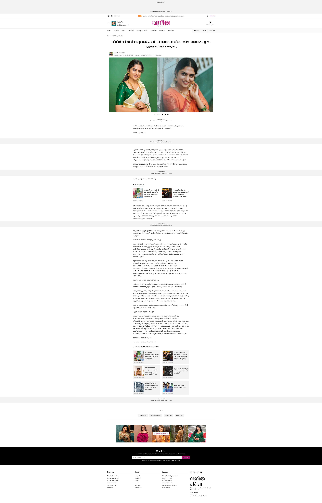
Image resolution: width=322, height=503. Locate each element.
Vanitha (119, 21)
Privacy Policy (194, 492)
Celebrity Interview (118, 36)
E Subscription (210, 25)
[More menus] (108, 23)
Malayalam (159, 26)
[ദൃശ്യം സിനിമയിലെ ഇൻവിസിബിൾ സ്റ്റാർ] (168, 387)
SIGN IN (212, 16)
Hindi (164, 26)
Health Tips (179, 415)
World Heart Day (167, 478)
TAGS (161, 410)
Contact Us (138, 487)
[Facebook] (108, 16)
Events (137, 480)
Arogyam (196, 30)
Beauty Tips (168, 415)
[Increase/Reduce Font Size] (168, 114)
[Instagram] (112, 16)
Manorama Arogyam (113, 478)
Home (109, 30)
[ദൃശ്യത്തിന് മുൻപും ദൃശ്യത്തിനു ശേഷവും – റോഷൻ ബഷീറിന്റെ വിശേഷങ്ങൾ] (139, 387)
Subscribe (138, 478)
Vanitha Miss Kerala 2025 (169, 485)
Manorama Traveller (113, 480)
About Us (137, 476)
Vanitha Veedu (111, 485)
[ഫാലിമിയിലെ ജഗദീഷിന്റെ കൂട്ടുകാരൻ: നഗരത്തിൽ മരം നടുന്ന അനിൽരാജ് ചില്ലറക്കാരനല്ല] (138, 193)
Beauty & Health (142, 30)
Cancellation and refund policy (199, 496)
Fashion (116, 30)
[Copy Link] (165, 114)
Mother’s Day (166, 487)
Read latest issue (122, 25)
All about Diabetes (167, 483)
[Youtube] (115, 16)
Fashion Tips (142, 415)
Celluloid (131, 30)
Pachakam (170, 30)
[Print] (162, 114)
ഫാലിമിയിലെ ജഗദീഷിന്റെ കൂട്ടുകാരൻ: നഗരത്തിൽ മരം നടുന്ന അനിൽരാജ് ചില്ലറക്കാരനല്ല (152, 356)
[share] (157, 114)
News (124, 30)
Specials (162, 30)
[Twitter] (118, 16)
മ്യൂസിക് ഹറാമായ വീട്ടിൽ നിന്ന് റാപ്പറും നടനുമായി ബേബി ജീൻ (181, 371)
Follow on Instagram (160, 433)
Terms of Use (193, 494)
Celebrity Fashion (156, 415)
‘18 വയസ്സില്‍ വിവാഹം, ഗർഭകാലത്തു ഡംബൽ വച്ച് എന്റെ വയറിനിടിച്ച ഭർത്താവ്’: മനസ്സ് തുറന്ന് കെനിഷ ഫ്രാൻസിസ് (181, 194)
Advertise (137, 485)
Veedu (204, 30)
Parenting (153, 30)
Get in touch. (169, 11)
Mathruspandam (167, 480)
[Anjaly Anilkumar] (111, 54)
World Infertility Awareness (170, 476)
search (207, 16)
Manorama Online (112, 483)
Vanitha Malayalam (113, 476)
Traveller (212, 30)
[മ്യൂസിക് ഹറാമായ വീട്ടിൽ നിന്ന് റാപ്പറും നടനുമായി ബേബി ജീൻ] (168, 371)
